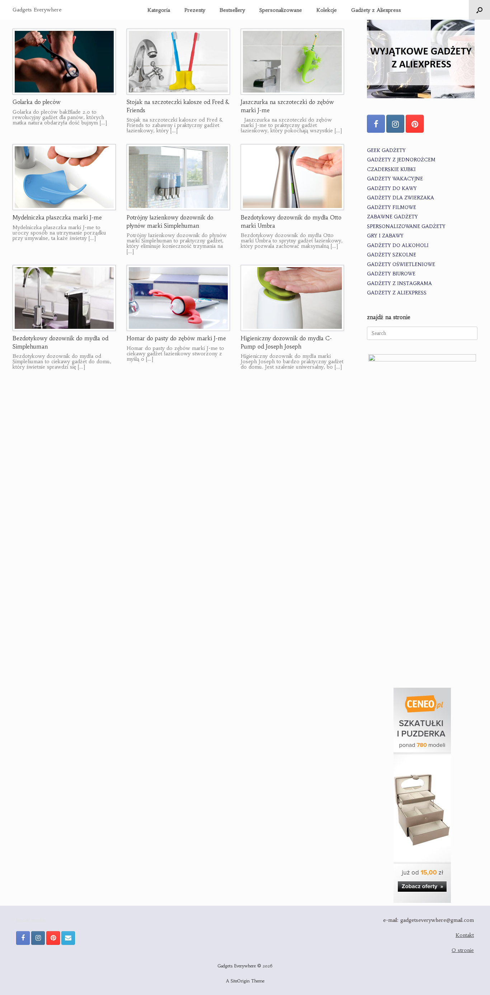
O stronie (463, 950)
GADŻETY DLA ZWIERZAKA (400, 198)
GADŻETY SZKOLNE (391, 255)
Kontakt (465, 935)
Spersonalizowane (280, 10)
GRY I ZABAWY (385, 236)
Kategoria (158, 10)
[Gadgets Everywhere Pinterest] (415, 124)
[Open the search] (479, 10)
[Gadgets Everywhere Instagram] (395, 124)
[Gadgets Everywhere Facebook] (376, 124)
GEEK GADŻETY (386, 150)
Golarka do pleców (37, 102)
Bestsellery (232, 10)
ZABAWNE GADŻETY (392, 217)
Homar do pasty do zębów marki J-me (176, 338)
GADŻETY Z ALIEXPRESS (397, 293)
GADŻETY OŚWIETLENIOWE (401, 264)
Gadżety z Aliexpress (376, 10)
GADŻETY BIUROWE (391, 274)
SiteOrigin (240, 981)
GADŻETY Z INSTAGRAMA (399, 283)
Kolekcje (326, 10)
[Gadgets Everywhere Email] (68, 938)
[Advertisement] (422, 628)
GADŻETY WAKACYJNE (395, 179)
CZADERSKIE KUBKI (391, 169)
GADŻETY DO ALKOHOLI (398, 245)
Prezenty (194, 10)
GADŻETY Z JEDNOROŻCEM (401, 160)
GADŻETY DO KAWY (392, 188)
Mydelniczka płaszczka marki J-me (57, 217)
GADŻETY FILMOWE (391, 207)
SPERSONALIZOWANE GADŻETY (406, 226)
